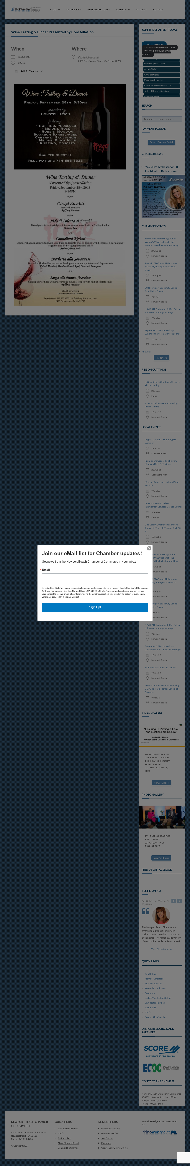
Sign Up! (95, 607)
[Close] (149, 548)
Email (46, 569)
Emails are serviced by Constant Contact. (60, 596)
